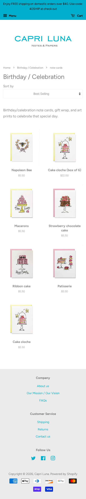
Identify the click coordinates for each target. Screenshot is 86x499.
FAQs (43, 400)
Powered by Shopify (63, 474)
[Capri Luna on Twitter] (33, 459)
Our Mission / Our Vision (43, 393)
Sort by (8, 86)
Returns (43, 429)
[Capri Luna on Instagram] (53, 459)
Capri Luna (41, 474)
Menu (12, 16)
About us (43, 386)
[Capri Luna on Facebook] (43, 459)
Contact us (43, 436)
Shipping (43, 422)
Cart (79, 16)
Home (6, 67)
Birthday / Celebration (30, 67)
